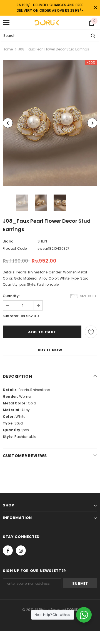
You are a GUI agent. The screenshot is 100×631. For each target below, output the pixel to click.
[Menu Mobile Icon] (6, 22)
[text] (50, 390)
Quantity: (11, 295)
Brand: (8, 241)
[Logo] (46, 22)
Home (8, 49)
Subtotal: (11, 316)
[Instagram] (21, 550)
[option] (50, 123)
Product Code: (15, 248)
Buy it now (50, 350)
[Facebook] (8, 550)
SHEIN (42, 241)
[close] (95, 8)
